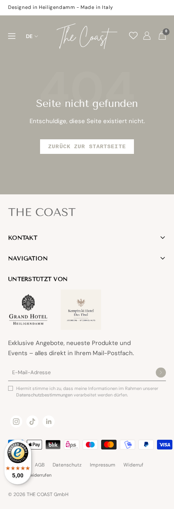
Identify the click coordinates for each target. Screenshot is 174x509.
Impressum (102, 464)
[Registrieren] (161, 372)
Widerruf (133, 464)
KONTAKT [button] (22, 237)
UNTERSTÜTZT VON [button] (38, 279)
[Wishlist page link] (133, 35)
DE (29, 36)
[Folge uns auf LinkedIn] (48, 421)
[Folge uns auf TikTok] (32, 421)
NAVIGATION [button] (28, 258)
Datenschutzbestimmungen (45, 395)
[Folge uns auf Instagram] (16, 421)
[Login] (147, 36)
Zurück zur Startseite (87, 146)
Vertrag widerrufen (32, 475)
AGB (40, 464)
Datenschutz (67, 464)
